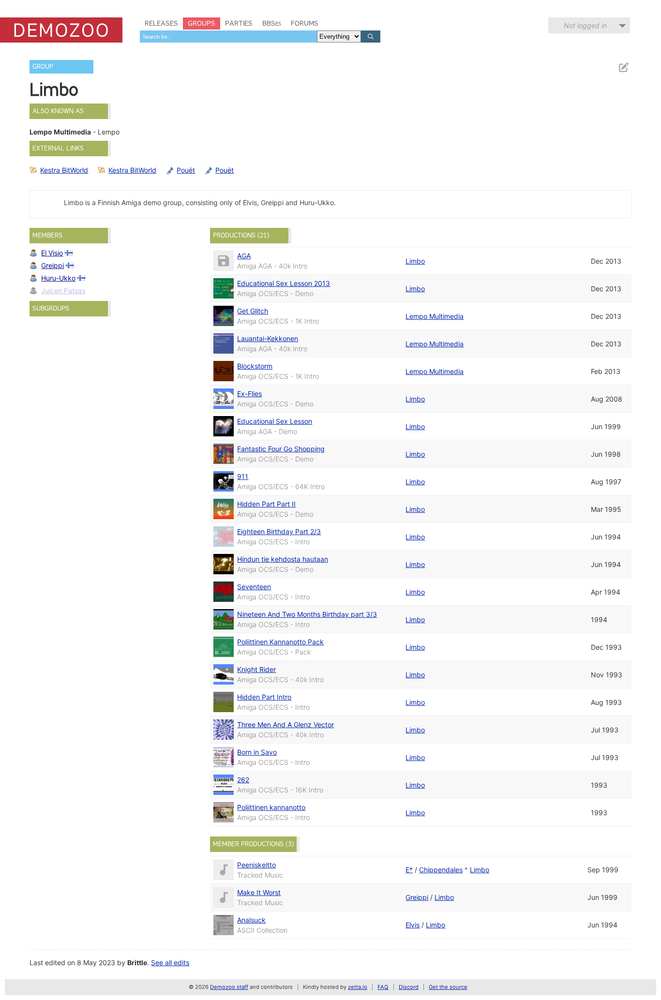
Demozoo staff (229, 987)
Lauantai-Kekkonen (267, 338)
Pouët (186, 170)
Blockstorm (254, 366)
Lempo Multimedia (435, 316)
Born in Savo (257, 752)
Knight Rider (256, 669)
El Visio (52, 253)
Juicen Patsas (63, 290)
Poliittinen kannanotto (271, 807)
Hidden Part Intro (264, 697)
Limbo (415, 261)
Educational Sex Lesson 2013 (283, 283)
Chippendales (441, 870)
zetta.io (357, 987)
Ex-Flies (249, 393)
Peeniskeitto (256, 865)
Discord (409, 987)
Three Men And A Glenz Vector (285, 724)
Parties (239, 23)
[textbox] (228, 36)
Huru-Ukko (58, 278)
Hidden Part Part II (266, 504)
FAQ (383, 987)
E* (409, 870)
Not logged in (585, 25)
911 (242, 476)
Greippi (52, 265)
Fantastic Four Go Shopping (281, 449)
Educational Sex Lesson (274, 421)
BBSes (271, 23)
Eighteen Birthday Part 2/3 (279, 531)
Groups (201, 23)
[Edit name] (623, 67)
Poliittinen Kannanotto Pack (280, 642)
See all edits (170, 962)
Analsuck (251, 920)
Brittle (137, 962)
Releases (161, 23)
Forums (304, 23)
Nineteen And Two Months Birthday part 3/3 (307, 614)
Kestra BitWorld (64, 170)
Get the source (448, 987)
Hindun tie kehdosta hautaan (282, 559)
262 (243, 780)
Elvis (413, 925)
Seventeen (254, 586)
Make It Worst (259, 892)
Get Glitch (252, 311)
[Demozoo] (61, 30)
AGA (244, 256)
